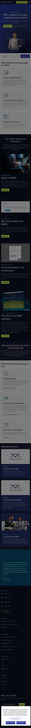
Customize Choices (15, 718)
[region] (16, 716)
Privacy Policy (25, 715)
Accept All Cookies (21, 722)
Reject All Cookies (10, 722)
